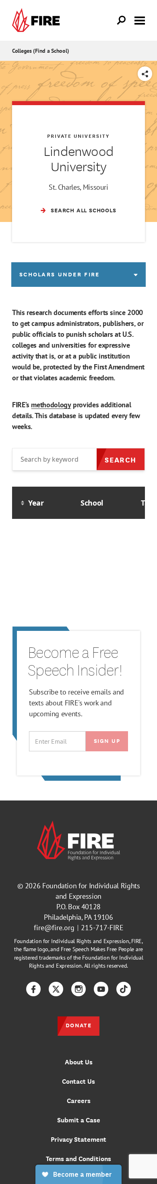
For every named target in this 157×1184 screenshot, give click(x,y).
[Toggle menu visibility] (139, 20)
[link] (38, 20)
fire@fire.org (54, 927)
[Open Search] (121, 20)
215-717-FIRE (102, 927)
